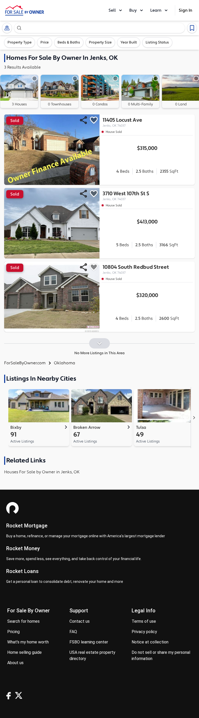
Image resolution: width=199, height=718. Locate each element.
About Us (15, 662)
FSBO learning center (88, 642)
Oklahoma (64, 363)
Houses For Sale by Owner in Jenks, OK (42, 472)
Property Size (100, 42)
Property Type (20, 42)
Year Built (128, 42)
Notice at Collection (150, 642)
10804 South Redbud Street (136, 269)
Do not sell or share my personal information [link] (161, 655)
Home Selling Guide (24, 652)
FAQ (73, 631)
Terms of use (144, 621)
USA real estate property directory (92, 655)
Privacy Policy (144, 631)
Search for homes (23, 621)
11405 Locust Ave (122, 122)
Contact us (79, 621)
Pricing (13, 631)
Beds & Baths (69, 42)
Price (44, 42)
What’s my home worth (28, 642)
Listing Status (157, 42)
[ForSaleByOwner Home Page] (24, 10)
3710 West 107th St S (126, 195)
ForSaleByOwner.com (25, 363)
